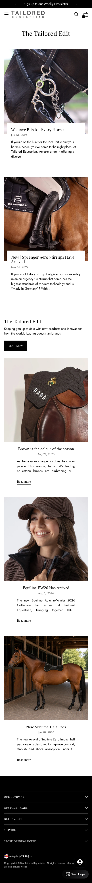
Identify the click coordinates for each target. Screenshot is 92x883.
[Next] (77, 4)
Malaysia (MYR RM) (19, 856)
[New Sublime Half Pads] (46, 678)
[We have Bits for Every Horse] (46, 91)
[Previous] (15, 4)
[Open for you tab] (80, 862)
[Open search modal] (76, 14)
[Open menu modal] (6, 14)
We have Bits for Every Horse (37, 129)
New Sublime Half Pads (46, 727)
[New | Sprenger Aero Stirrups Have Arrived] (46, 219)
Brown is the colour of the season (46, 449)
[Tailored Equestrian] (28, 14)
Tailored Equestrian (35, 863)
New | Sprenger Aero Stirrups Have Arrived (42, 259)
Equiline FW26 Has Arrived (46, 588)
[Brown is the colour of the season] (46, 400)
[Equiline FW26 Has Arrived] (46, 539)
